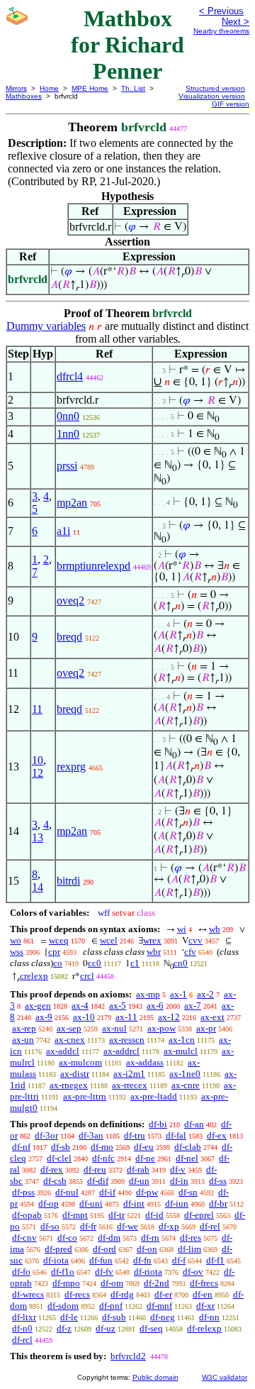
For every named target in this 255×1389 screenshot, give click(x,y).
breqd (69, 637)
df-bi (158, 1124)
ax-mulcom (80, 1062)
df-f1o (62, 1271)
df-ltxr (24, 1317)
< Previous (221, 11)
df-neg (162, 1317)
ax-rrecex (129, 1085)
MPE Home (90, 88)
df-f (179, 1260)
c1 (135, 963)
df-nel (187, 1158)
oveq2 (70, 600)
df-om (112, 1283)
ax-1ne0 (184, 1073)
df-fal (176, 1135)
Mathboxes (24, 96)
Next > (235, 21)
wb (214, 929)
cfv (190, 951)
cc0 (94, 963)
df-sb (60, 1146)
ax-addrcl (121, 1051)
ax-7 (192, 1005)
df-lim (189, 1249)
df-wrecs (28, 1294)
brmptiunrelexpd (93, 566)
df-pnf (111, 1305)
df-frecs (204, 1283)
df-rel (210, 1226)
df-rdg (122, 1294)
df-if (107, 1192)
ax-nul (114, 1028)
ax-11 (126, 1017)
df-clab (187, 1146)
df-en (202, 1294)
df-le (69, 1317)
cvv (195, 940)
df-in (179, 1180)
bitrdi (68, 881)
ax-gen (38, 1005)
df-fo (21, 1271)
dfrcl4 (70, 376)
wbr (154, 951)
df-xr (205, 1305)
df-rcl (22, 1339)
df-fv (104, 1271)
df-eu (144, 1146)
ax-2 (205, 994)
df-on (147, 1249)
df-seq (151, 1328)
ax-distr (74, 1073)
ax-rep (24, 1028)
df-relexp (204, 1328)
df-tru (134, 1135)
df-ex (217, 1135)
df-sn (188, 1192)
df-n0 (22, 1328)
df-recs (77, 1294)
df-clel (59, 1158)
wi (181, 929)
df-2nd (156, 1283)
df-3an (91, 1135)
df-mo (102, 1146)
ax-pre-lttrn (84, 1096)
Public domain (155, 1377)
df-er (163, 1294)
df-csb (55, 1180)
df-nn (209, 1317)
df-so (50, 1226)
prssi (67, 466)
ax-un (23, 1039)
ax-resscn (126, 1039)
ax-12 (169, 1017)
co (57, 963)
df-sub (114, 1317)
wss (16, 951)
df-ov (193, 1271)
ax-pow (161, 1028)
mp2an (72, 503)
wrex (152, 940)
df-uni (91, 1203)
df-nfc (103, 1158)
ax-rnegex (69, 1085)
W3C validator (224, 1377)
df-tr (116, 1215)
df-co (67, 1237)
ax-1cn (182, 1039)
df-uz (105, 1328)
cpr (54, 951)
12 (37, 773)
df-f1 (215, 1260)
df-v (178, 1169)
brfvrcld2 (128, 1356)
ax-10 (84, 1017)
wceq (59, 940)
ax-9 (43, 1017)
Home (49, 88)
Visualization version (211, 96)
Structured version (215, 88)
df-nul (67, 1192)
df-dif (97, 1180)
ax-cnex (70, 1039)
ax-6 (155, 1005)
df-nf (21, 1146)
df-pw (147, 1192)
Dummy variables (46, 326)
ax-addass (145, 1062)
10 (37, 760)
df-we (127, 1226)
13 (37, 837)
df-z (64, 1328)
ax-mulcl (181, 1051)
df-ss (218, 1180)
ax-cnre (185, 1085)
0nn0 (68, 416)
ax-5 (117, 1005)
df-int (133, 1203)
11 (37, 709)
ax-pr (206, 1028)
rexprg (71, 766)
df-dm (109, 1237)
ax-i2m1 (129, 1073)
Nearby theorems (221, 31)
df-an (194, 1124)
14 (37, 887)
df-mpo (66, 1283)
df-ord (104, 1249)
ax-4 (80, 1005)
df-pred (58, 1249)
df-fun (101, 1260)
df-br (218, 1203)
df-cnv (24, 1237)
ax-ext (212, 1017)
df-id (154, 1215)
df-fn (142, 1260)
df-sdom (63, 1305)
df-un (139, 1180)
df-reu (95, 1169)
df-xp (169, 1226)
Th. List (133, 88)
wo (15, 940)
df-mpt (75, 1215)
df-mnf (159, 1305)
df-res (190, 1237)
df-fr (88, 1226)
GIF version (230, 104)
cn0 (181, 963)
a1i (63, 531)
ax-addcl (62, 1051)
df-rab (138, 1169)
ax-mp (148, 994)
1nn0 (68, 434)
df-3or (46, 1135)
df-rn (150, 1237)
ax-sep (69, 1028)
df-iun (176, 1203)
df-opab (27, 1215)
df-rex (51, 1169)
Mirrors (16, 88)
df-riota (148, 1271)
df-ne (145, 1158)
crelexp (34, 975)
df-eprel (199, 1215)
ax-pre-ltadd (153, 1096)
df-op (48, 1203)
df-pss (23, 1192)
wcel (109, 940)
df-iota (56, 1260)
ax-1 (178, 994)
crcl (87, 975)
